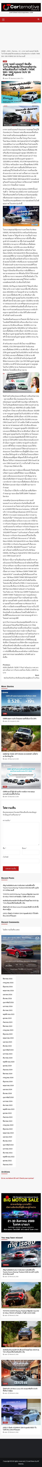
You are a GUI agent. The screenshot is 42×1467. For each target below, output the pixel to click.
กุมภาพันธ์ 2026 (8, 1002)
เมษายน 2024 (7, 1089)
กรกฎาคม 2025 (8, 1030)
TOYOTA (5, 1264)
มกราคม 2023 (7, 1149)
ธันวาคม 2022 (7, 1153)
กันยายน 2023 (7, 1117)
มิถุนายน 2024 (8, 1081)
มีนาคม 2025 (7, 1046)
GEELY (5, 1422)
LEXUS (5, 1383)
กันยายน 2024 (7, 1070)
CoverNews (30, 1461)
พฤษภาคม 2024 (8, 1085)
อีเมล (24, 848)
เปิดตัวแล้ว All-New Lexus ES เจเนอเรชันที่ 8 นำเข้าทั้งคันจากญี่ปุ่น (21, 908)
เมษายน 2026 (7, 994)
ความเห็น (7, 820)
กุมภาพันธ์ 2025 (8, 1050)
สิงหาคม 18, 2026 (14, 1315)
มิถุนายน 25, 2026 (14, 759)
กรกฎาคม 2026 (8, 983)
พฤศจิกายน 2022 (8, 1157)
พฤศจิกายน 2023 (8, 1109)
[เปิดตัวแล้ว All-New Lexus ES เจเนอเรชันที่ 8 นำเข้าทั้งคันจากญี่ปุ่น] (21, 1373)
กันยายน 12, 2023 (15, 78)
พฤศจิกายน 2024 (8, 1062)
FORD (5, 1344)
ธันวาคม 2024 (7, 1058)
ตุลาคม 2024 (7, 1066)
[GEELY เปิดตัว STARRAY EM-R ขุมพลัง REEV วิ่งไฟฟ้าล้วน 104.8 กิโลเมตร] (21, 1412)
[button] (3, 19)
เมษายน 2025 (7, 1042)
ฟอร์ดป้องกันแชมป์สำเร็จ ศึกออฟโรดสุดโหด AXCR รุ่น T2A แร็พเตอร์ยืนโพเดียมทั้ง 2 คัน (21, 902)
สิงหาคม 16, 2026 (14, 1354)
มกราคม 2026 (7, 1006)
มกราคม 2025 (7, 1054)
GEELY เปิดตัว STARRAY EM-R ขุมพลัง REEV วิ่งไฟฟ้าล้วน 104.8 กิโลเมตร (20, 914)
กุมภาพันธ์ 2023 (8, 1145)
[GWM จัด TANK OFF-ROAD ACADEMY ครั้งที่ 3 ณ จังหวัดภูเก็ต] (21, 738)
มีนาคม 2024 (7, 1093)
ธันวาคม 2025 (7, 1010)
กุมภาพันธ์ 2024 (8, 1097)
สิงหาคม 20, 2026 (14, 1276)
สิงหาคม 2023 (7, 1121)
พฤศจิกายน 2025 (8, 1014)
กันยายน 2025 (7, 1022)
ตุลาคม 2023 (7, 1113)
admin (6, 78)
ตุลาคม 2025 (7, 1018)
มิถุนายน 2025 (8, 1034)
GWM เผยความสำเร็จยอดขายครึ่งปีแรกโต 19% (19, 719)
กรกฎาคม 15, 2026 (14, 721)
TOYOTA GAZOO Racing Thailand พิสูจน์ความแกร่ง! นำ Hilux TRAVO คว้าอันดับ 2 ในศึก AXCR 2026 (21, 895)
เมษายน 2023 (7, 1137)
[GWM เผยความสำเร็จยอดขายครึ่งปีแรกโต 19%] (21, 703)
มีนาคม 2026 (7, 998)
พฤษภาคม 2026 (8, 990)
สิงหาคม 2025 (7, 1026)
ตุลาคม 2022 (7, 1161)
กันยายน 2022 (7, 1164)
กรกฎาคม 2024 (8, 1077)
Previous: (21, 669)
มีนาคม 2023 (7, 1141)
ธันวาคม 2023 (7, 1105)
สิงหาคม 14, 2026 (14, 1393)
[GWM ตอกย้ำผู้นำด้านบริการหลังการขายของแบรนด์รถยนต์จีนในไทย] (21, 776)
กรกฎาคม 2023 (8, 1125)
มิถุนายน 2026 (8, 986)
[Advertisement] (21, 35)
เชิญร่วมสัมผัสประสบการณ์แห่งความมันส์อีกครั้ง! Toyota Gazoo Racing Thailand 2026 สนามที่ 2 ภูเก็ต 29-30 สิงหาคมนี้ (21, 887)
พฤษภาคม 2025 (8, 1038)
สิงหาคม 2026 (7, 979)
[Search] (38, 19)
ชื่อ (4, 848)
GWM (4, 61)
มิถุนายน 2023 (8, 1129)
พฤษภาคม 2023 (8, 1133)
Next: (21, 676)
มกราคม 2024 (7, 1101)
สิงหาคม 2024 (7, 1073)
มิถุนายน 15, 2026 (14, 796)
